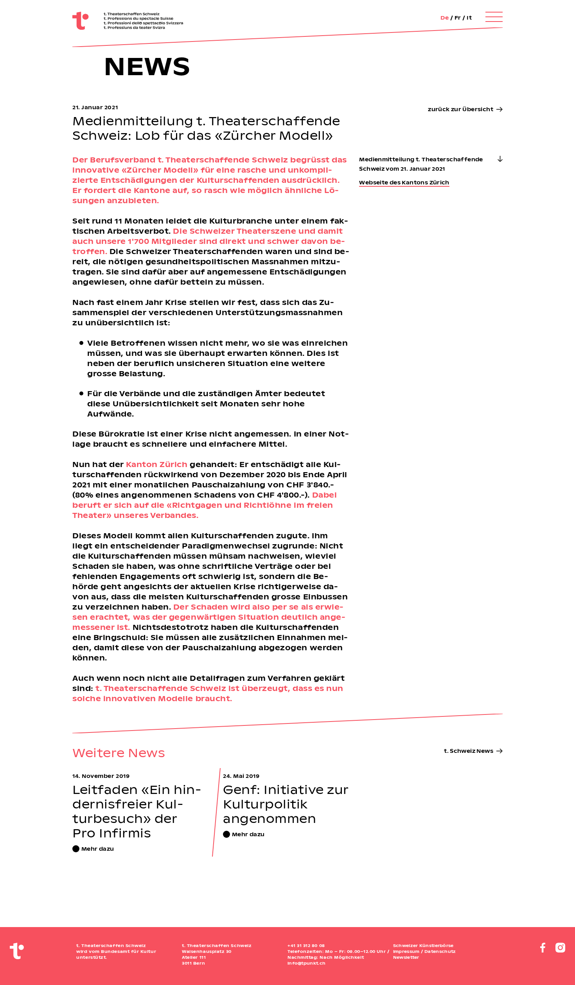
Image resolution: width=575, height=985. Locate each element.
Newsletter (406, 957)
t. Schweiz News (468, 750)
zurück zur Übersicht (460, 109)
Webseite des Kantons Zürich (404, 182)
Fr (458, 17)
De (444, 17)
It (469, 17)
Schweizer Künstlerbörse (423, 945)
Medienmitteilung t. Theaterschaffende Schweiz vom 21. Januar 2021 (421, 163)
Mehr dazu (97, 848)
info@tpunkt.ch (306, 963)
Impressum (406, 951)
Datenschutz (440, 951)
